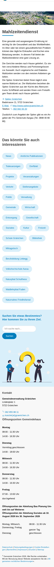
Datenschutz (7, 547)
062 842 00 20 (20, 109)
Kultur (26, 228)
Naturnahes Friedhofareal (18, 300)
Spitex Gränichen (13, 99)
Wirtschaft (30, 207)
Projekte (10, 176)
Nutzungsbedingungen (23, 547)
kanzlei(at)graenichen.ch (17, 415)
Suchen (9, 336)
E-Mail (5, 105)
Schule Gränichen (14, 238)
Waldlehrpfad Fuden (15, 289)
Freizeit (42, 228)
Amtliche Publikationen (31, 156)
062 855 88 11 (12, 412)
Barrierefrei (11, 550)
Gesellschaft (32, 217)
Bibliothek (37, 238)
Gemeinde (11, 207)
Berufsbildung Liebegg (16, 258)
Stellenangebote (30, 187)
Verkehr (9, 187)
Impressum (22, 550)
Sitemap (40, 550)
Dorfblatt (33, 166)
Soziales (10, 228)
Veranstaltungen (31, 176)
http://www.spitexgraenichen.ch (28, 105)
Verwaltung (26, 197)
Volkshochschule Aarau (17, 269)
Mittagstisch (12, 248)
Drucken (32, 550)
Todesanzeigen (13, 166)
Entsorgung (11, 217)
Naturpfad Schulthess (16, 279)
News (8, 156)
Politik (9, 197)
